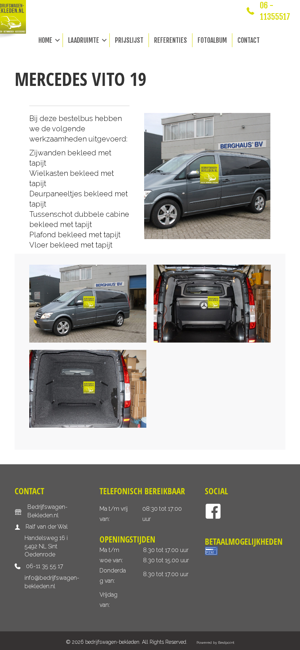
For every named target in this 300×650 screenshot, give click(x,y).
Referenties (170, 40)
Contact (248, 40)
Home (45, 40)
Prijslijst (129, 40)
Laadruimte (83, 40)
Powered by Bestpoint (215, 642)
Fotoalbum (212, 40)
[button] (57, 40)
